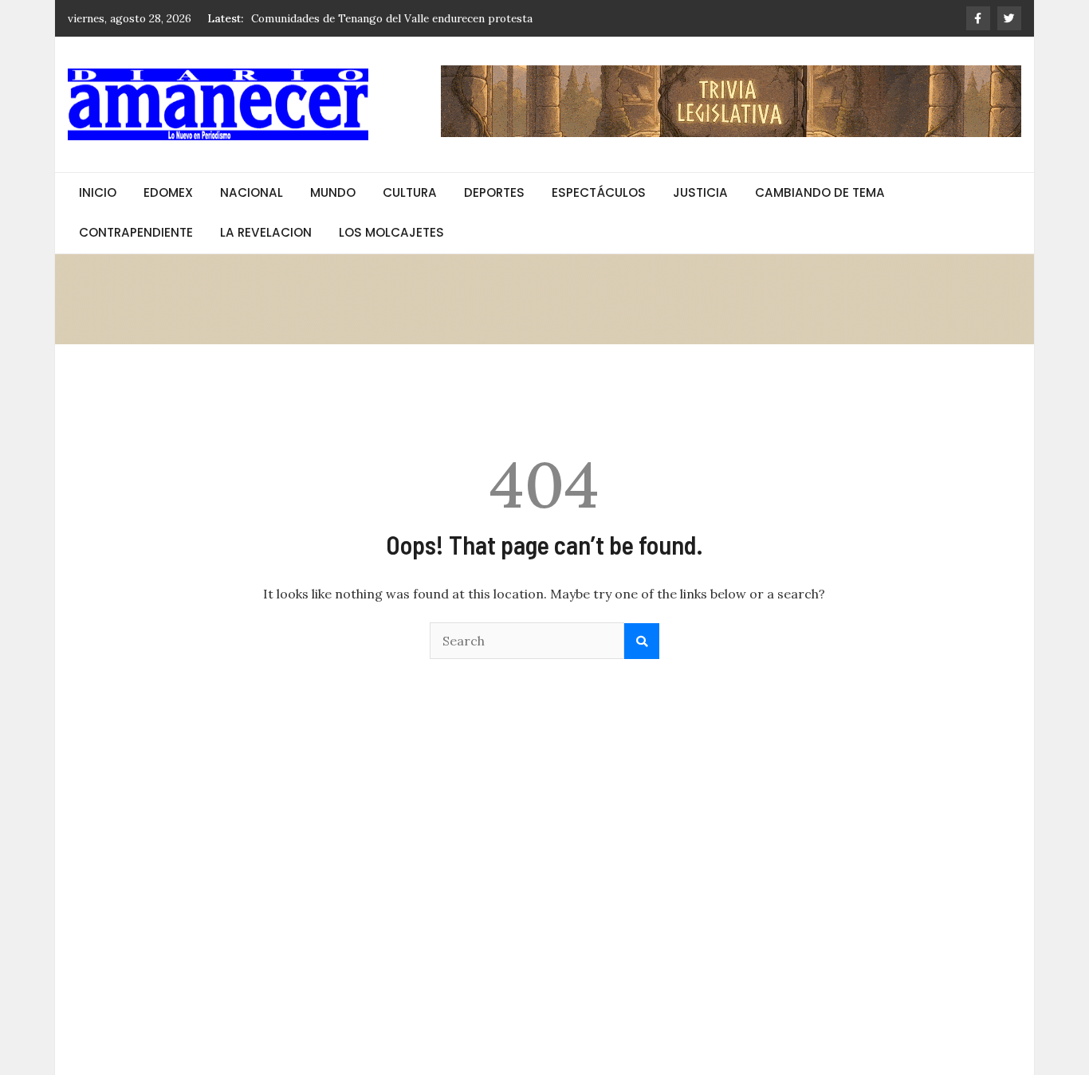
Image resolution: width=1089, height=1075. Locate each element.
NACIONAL (251, 192)
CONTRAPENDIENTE (136, 232)
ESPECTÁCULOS (599, 192)
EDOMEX (168, 192)
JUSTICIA (700, 192)
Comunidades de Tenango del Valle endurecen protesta (392, 15)
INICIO (97, 192)
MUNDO (333, 192)
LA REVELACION (266, 232)
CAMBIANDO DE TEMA (820, 192)
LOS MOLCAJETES (391, 232)
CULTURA (410, 192)
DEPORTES (494, 192)
